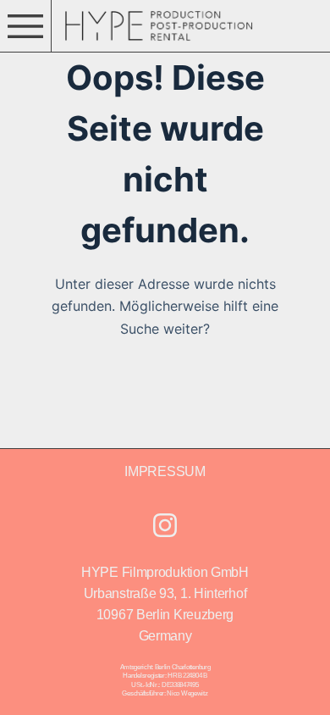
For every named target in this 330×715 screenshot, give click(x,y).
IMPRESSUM (164, 471)
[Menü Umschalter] (25, 26)
